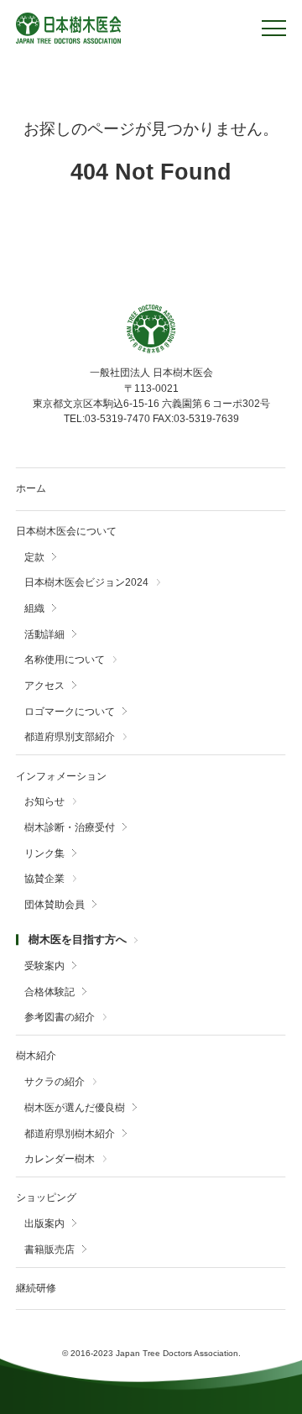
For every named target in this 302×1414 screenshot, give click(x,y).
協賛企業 (44, 879)
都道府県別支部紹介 (69, 737)
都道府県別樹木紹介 (69, 1134)
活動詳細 (44, 634)
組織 (34, 608)
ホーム (31, 488)
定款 (34, 557)
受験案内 (44, 966)
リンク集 (44, 853)
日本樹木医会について (66, 531)
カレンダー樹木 (59, 1159)
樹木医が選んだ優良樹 (74, 1108)
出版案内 (44, 1224)
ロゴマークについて (69, 712)
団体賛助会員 (54, 905)
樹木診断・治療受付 (69, 827)
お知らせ (44, 801)
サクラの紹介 (54, 1082)
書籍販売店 (49, 1250)
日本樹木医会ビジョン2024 (86, 582)
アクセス (44, 686)
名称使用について (64, 660)
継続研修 (36, 1288)
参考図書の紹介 (59, 1017)
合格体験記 (49, 992)
